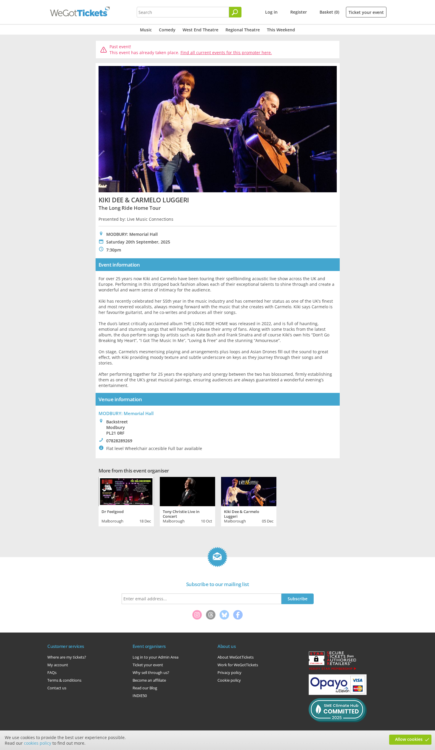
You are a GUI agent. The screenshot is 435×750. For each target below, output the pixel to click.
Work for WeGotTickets (238, 664)
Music (146, 30)
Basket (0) (329, 12)
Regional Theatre (242, 30)
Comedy (167, 30)
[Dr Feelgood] (126, 490)
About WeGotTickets (236, 657)
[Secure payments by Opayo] (338, 693)
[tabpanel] (126, 500)
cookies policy (37, 743)
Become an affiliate (149, 680)
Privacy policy (229, 672)
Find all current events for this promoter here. (226, 52)
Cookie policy (229, 680)
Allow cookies (409, 739)
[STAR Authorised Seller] (332, 669)
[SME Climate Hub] (338, 720)
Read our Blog (145, 688)
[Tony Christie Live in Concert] (187, 490)
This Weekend (281, 30)
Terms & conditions (64, 680)
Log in (271, 12)
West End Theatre (200, 30)
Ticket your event (366, 12)
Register (298, 12)
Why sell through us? (151, 672)
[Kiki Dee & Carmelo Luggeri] (248, 490)
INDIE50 (140, 695)
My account (57, 664)
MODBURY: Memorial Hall (126, 413)
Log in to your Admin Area (155, 657)
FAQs (52, 672)
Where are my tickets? (66, 657)
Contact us (56, 688)
